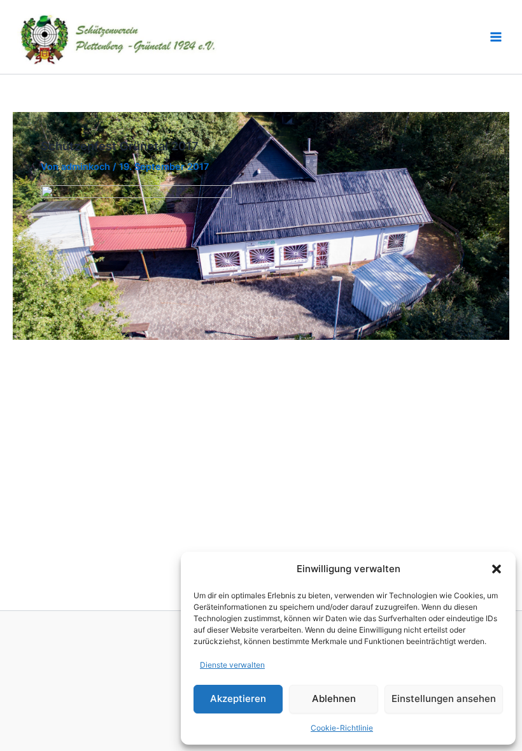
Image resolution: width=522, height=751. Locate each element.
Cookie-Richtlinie (342, 728)
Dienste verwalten (232, 665)
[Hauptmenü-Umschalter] (496, 37)
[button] (496, 569)
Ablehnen (334, 698)
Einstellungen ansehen (444, 698)
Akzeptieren (238, 698)
